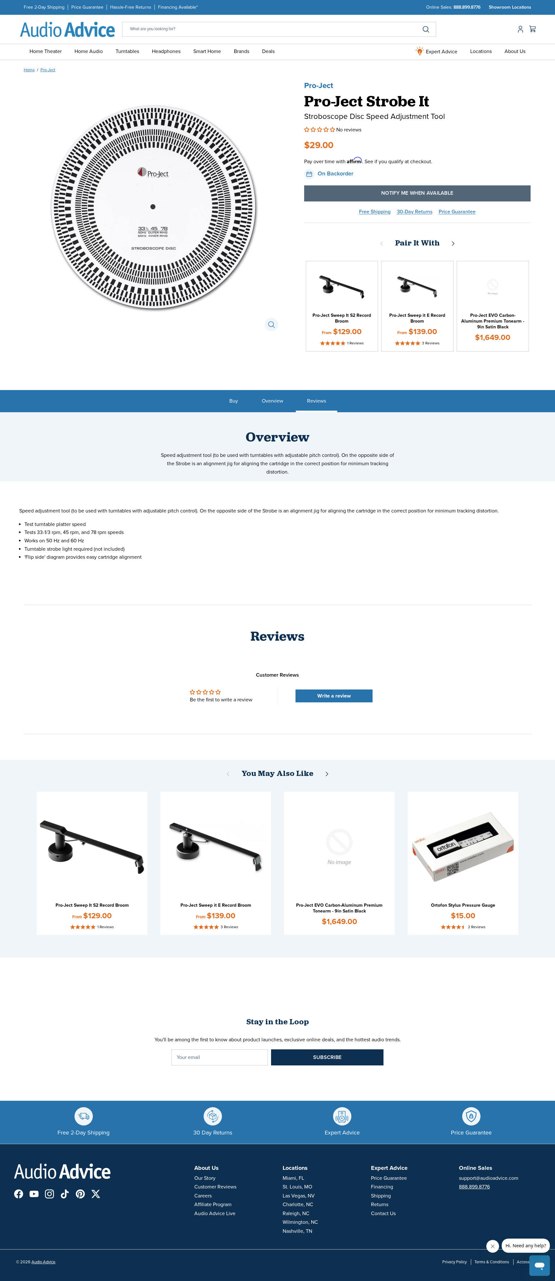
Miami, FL (293, 1178)
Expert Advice (441, 52)
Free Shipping (375, 212)
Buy (233, 401)
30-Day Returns (414, 212)
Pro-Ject (47, 70)
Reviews (316, 401)
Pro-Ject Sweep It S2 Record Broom (342, 318)
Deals (268, 51)
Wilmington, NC (300, 1222)
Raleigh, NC (296, 1213)
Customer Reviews (215, 1187)
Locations (481, 51)
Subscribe (327, 1057)
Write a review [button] (334, 696)
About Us (515, 51)
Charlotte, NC (298, 1204)
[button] (320, 130)
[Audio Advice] (67, 29)
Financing (382, 1187)
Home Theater (46, 51)
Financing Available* (178, 7)
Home (29, 70)
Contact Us (383, 1213)
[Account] (519, 29)
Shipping (381, 1196)
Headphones (166, 51)
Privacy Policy (454, 1262)
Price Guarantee (87, 7)
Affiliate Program (213, 1204)
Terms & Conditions (491, 1262)
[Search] (426, 29)
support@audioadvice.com (488, 1178)
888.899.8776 (467, 7)
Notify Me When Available (417, 193)
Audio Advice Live (214, 1213)
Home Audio (89, 51)
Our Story (205, 1178)
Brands (241, 51)
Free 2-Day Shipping (44, 7)
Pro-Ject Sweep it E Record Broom (417, 318)
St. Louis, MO (297, 1187)
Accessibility (528, 1262)
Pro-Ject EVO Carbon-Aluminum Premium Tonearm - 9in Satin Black (492, 321)
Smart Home (207, 51)
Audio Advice (43, 1262)
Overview (272, 401)
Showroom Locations (510, 7)
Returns (379, 1204)
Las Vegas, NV (299, 1196)
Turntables (127, 51)
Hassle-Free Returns (130, 7)
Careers (203, 1196)
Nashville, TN (297, 1231)
